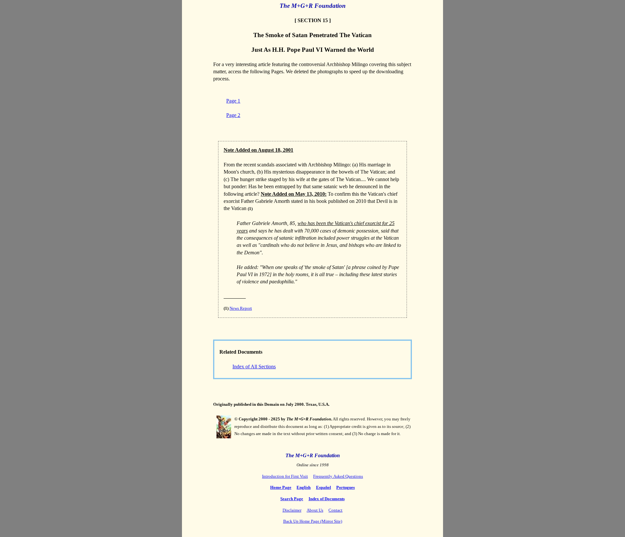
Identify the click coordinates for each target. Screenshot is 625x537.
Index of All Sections (254, 366)
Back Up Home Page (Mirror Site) (312, 521)
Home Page (280, 487)
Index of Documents (327, 498)
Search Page (291, 498)
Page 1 (233, 101)
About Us (315, 510)
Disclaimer (292, 510)
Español (323, 487)
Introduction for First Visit (285, 476)
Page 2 (233, 115)
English (304, 487)
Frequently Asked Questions (338, 476)
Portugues (345, 487)
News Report (240, 308)
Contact (335, 510)
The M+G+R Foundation (313, 5)
